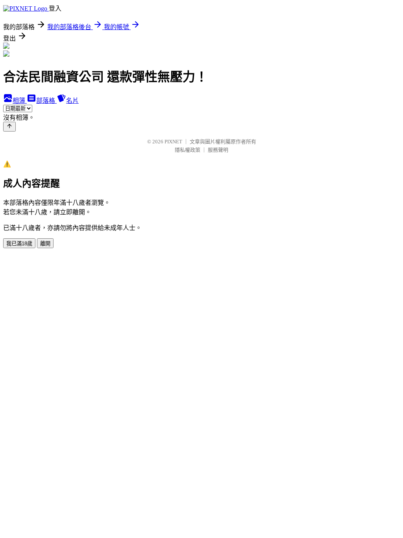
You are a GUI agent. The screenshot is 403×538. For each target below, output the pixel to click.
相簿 (20, 100)
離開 (45, 244)
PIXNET (173, 142)
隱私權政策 (187, 150)
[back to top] (9, 127)
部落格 (46, 100)
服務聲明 (218, 150)
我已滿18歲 (19, 244)
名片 (72, 100)
